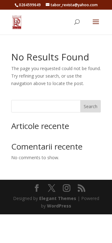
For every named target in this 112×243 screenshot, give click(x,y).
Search (90, 106)
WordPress (59, 206)
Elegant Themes (57, 198)
